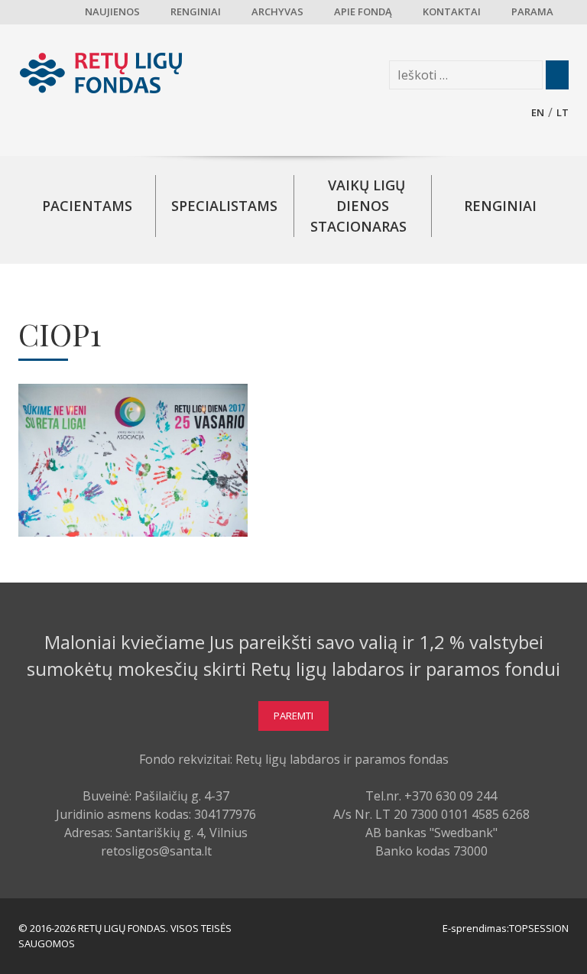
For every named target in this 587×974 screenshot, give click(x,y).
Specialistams (224, 205)
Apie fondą (363, 11)
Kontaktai (452, 11)
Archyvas (277, 11)
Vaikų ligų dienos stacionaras (358, 205)
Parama (532, 11)
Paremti (293, 715)
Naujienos (112, 11)
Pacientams (87, 205)
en (537, 112)
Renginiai (195, 11)
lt (562, 112)
